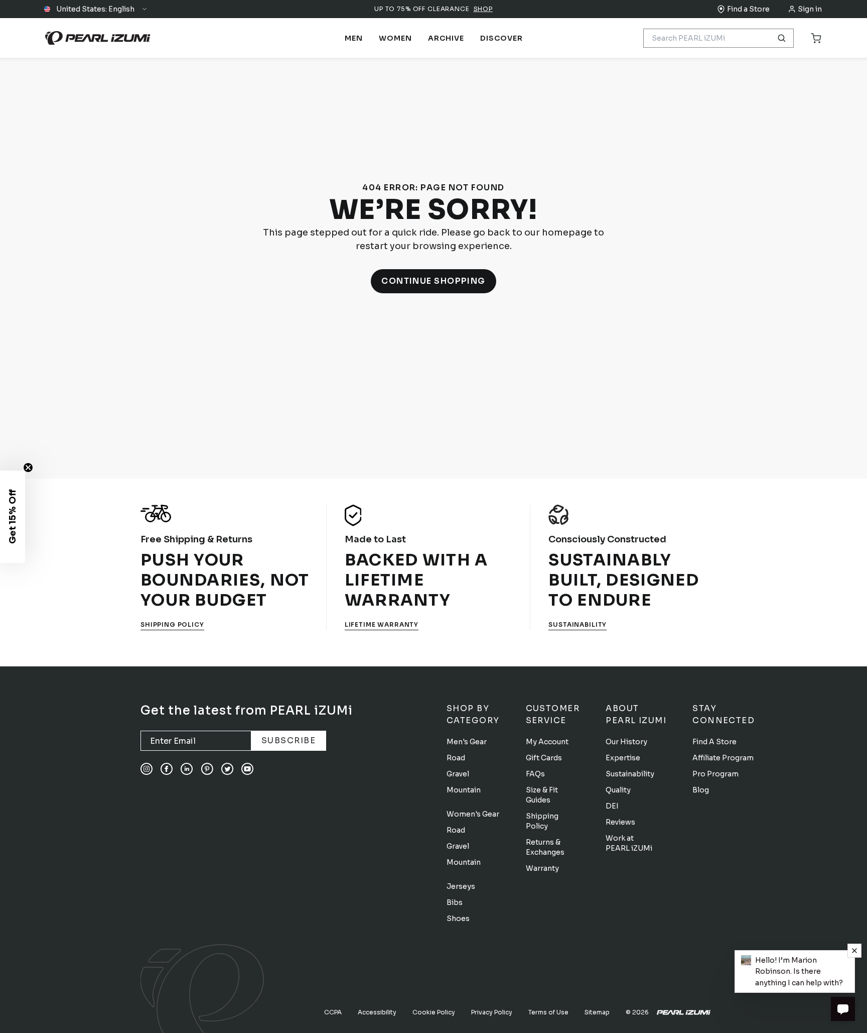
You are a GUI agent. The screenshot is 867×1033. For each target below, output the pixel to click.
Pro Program (715, 773)
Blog (700, 789)
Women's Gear (473, 814)
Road (456, 757)
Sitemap (597, 1012)
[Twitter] (227, 769)
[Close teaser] (28, 468)
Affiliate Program (723, 757)
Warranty (542, 868)
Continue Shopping (433, 281)
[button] (96, 9)
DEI (612, 806)
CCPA (333, 1012)
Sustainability (577, 624)
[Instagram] (146, 769)
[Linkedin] (187, 769)
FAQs (535, 773)
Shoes (458, 918)
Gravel (458, 773)
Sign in (810, 9)
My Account (547, 741)
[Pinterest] (207, 769)
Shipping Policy (172, 624)
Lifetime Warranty (381, 624)
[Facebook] (167, 769)
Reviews (620, 822)
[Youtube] (247, 769)
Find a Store (748, 9)
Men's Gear (467, 741)
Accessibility (377, 1012)
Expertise (623, 757)
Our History (626, 741)
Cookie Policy (433, 1012)
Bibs (455, 902)
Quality (618, 789)
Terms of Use (548, 1012)
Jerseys (461, 886)
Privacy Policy (491, 1012)
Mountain (464, 789)
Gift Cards (544, 757)
